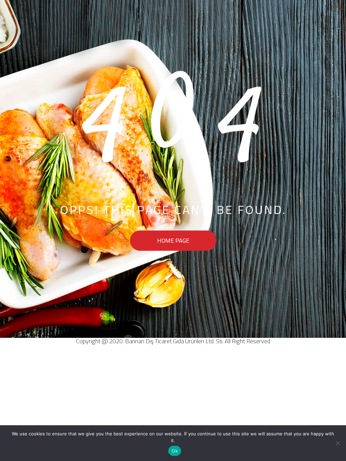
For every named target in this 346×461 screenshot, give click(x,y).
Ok (175, 451)
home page (173, 240)
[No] (337, 443)
